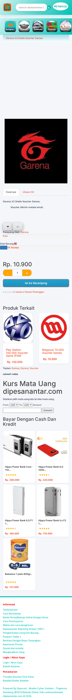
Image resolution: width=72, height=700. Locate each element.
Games (15, 368)
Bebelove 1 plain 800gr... (18, 574)
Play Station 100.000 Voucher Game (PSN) (17, 352)
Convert (47, 410)
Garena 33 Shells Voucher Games (24, 38)
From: (6, 404)
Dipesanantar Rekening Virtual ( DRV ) (23, 628)
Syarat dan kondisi (13, 648)
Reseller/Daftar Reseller (16, 680)
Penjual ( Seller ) (12, 636)
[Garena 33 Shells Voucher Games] (36, 151)
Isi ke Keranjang (36, 283)
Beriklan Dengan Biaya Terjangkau (22, 640)
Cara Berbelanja (12, 613)
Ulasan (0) (28, 192)
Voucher (34, 368)
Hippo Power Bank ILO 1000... (50, 468)
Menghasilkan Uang (13, 652)
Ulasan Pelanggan (34, 291)
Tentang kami (10, 609)
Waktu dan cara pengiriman (18, 625)
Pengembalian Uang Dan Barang (20, 632)
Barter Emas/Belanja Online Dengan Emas (25, 617)
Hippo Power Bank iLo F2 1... (52, 522)
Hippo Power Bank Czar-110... (19, 468)
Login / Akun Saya (12, 662)
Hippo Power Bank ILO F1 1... (19, 522)
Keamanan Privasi (13, 644)
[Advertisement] (36, 80)
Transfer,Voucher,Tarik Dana (18, 676)
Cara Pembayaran (13, 621)
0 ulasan (18, 291)
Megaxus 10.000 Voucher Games (53, 351)
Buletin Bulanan (11, 666)
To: (20, 404)
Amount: (37, 404)
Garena (24, 232)
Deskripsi (11, 192)
